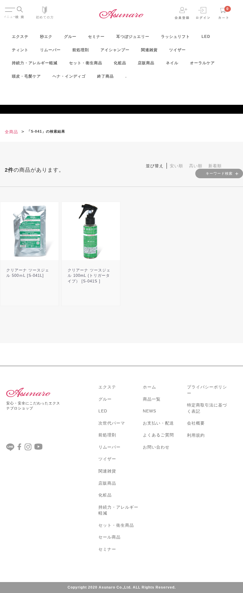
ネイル (172, 63)
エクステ (20, 36)
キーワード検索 (219, 173)
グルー (70, 36)
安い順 (176, 165)
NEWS (149, 411)
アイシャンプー (115, 50)
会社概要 (196, 423)
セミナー (96, 36)
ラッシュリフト (175, 36)
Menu (9, 7)
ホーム (149, 387)
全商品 (11, 131)
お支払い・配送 (158, 423)
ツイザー (177, 50)
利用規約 (196, 435)
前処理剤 (80, 50)
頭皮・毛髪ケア (26, 76)
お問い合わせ (156, 447)
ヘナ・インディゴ (69, 76)
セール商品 (109, 537)
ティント (20, 50)
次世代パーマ (111, 423)
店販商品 (146, 63)
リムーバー (50, 50)
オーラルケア (202, 63)
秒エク (46, 36)
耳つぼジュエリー (132, 36)
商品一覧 (152, 399)
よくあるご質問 (158, 435)
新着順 (215, 165)
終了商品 (105, 76)
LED (206, 36)
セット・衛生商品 (85, 63)
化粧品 (120, 63)
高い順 (195, 165)
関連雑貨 (149, 50)
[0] (223, 13)
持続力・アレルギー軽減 (34, 63)
